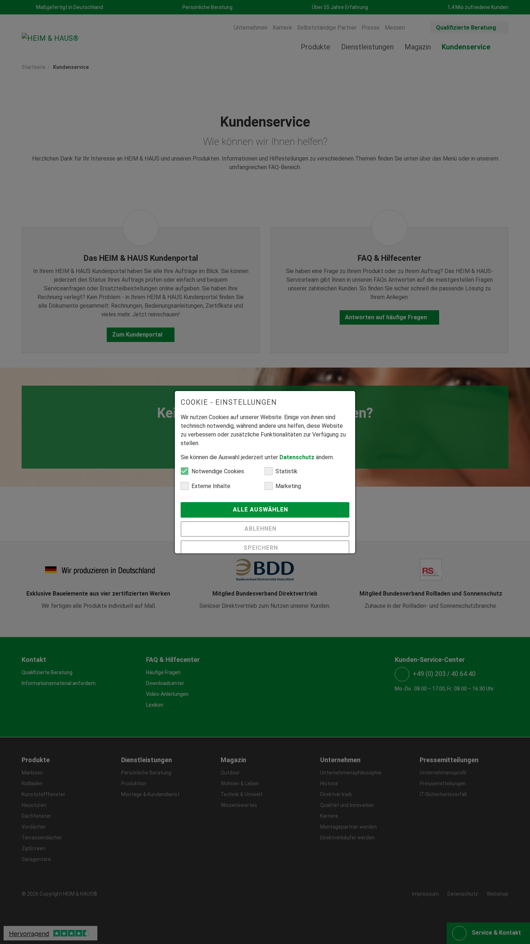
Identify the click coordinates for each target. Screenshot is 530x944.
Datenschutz (296, 457)
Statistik (286, 471)
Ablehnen (261, 528)
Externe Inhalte (210, 486)
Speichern (261, 547)
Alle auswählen (261, 509)
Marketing (288, 486)
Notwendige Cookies (217, 471)
